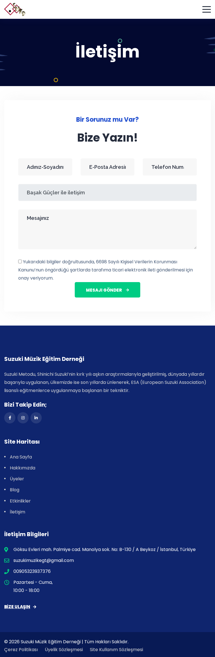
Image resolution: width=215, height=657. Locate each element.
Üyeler (17, 479)
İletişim (17, 512)
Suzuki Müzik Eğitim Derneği (51, 641)
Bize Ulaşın (17, 607)
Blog (14, 490)
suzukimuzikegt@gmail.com (43, 560)
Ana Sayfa (21, 457)
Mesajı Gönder (104, 290)
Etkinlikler (20, 501)
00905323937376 (32, 571)
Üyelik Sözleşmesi (64, 649)
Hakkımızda (22, 468)
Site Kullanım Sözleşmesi (116, 649)
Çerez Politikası (21, 649)
